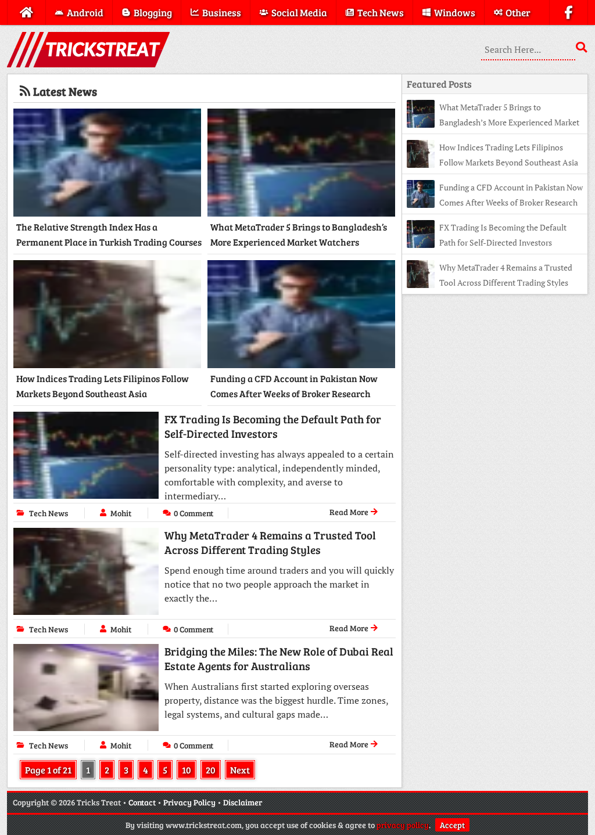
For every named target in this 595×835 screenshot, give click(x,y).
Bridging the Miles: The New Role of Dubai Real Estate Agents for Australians (278, 658)
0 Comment (193, 513)
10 (186, 770)
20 (211, 770)
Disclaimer (242, 802)
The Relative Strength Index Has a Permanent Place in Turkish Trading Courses (109, 234)
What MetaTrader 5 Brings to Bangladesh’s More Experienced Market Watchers (298, 234)
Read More (349, 511)
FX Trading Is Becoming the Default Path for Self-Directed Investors (272, 426)
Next (240, 770)
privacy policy (403, 824)
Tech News (48, 513)
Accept (452, 824)
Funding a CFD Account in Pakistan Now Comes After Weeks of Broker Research (294, 385)
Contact (142, 802)
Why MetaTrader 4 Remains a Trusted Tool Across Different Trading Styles (270, 542)
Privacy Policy (189, 802)
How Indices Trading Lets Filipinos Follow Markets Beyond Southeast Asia (102, 385)
